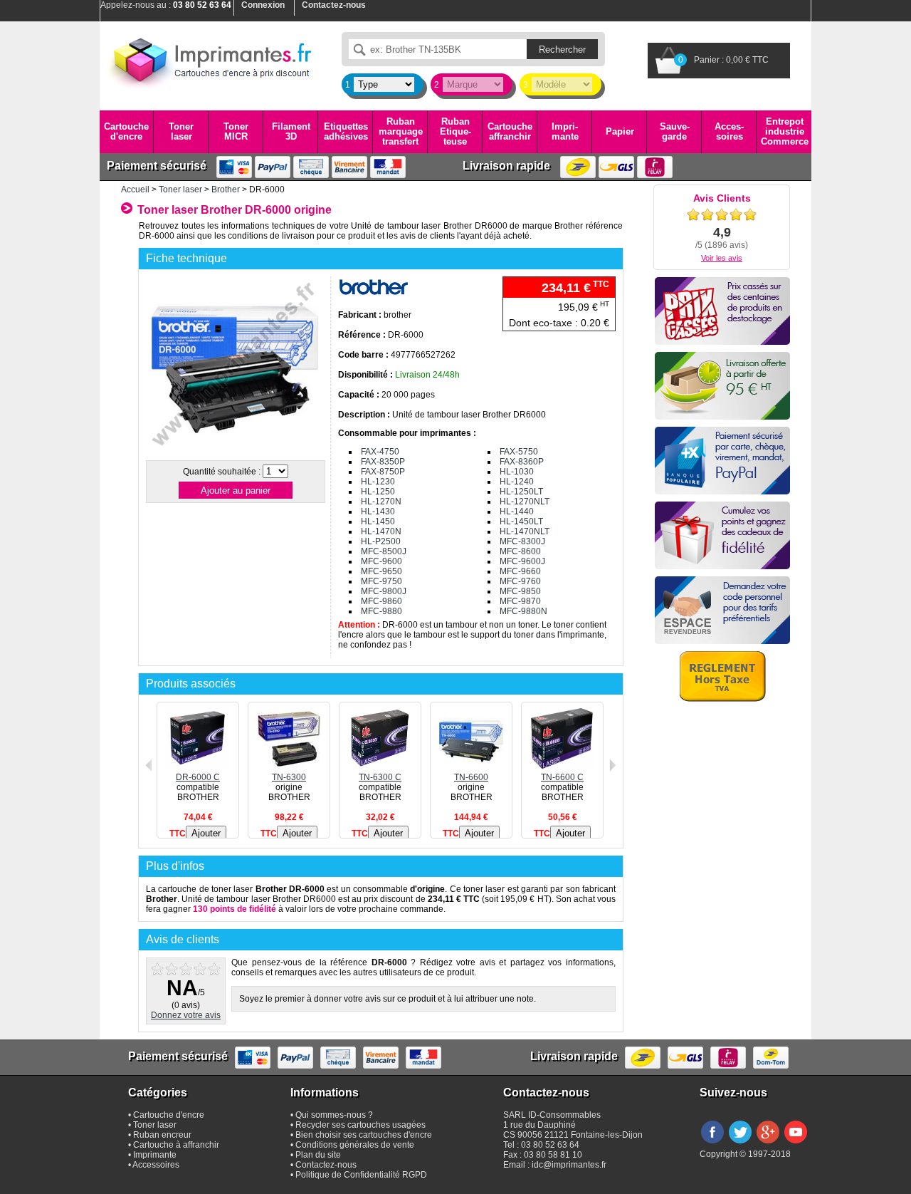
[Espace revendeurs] (722, 610)
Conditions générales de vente (354, 1145)
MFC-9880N (523, 611)
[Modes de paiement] (722, 460)
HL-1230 (378, 482)
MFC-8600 (520, 551)
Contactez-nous (326, 1165)
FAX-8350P (383, 462)
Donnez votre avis (186, 1015)
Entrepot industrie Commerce (785, 131)
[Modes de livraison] (722, 386)
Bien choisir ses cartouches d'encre (363, 1135)
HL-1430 (378, 511)
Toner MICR (235, 131)
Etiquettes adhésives (346, 131)
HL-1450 (378, 521)
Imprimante (565, 131)
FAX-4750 (380, 452)
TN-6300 (289, 777)
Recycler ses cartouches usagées (360, 1125)
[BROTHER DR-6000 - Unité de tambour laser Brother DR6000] (235, 452)
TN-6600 (471, 777)
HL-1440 (517, 511)
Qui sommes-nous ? (334, 1115)
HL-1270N (381, 502)
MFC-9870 (520, 601)
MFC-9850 (520, 591)
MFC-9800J (383, 591)
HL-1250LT (521, 492)
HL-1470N (381, 531)
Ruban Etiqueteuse (455, 131)
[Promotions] (722, 311)
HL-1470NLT (524, 531)
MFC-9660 (520, 571)
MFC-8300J (522, 541)
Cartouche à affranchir (176, 1145)
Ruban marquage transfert (401, 131)
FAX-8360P (522, 462)
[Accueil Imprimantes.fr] (210, 60)
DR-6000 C (198, 777)
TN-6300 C (380, 777)
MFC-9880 (381, 611)
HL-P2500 (381, 541)
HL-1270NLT (524, 502)
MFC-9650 (381, 571)
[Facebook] (712, 1144)
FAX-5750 (519, 452)
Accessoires (729, 131)
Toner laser (181, 131)
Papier (620, 131)
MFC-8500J (383, 551)
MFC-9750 (381, 581)
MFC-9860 (381, 601)
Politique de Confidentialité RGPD (361, 1175)
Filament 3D (291, 131)
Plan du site (318, 1155)
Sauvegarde (675, 131)
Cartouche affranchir (510, 131)
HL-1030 (517, 472)
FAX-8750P (383, 472)
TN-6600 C (562, 777)
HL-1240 (517, 482)
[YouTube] (796, 1144)
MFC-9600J (522, 561)
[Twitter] (740, 1144)
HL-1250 (378, 492)
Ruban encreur (162, 1135)
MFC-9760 (520, 581)
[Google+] (768, 1144)
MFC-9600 (381, 561)
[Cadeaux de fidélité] (722, 535)
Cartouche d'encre (126, 131)
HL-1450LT (521, 521)
